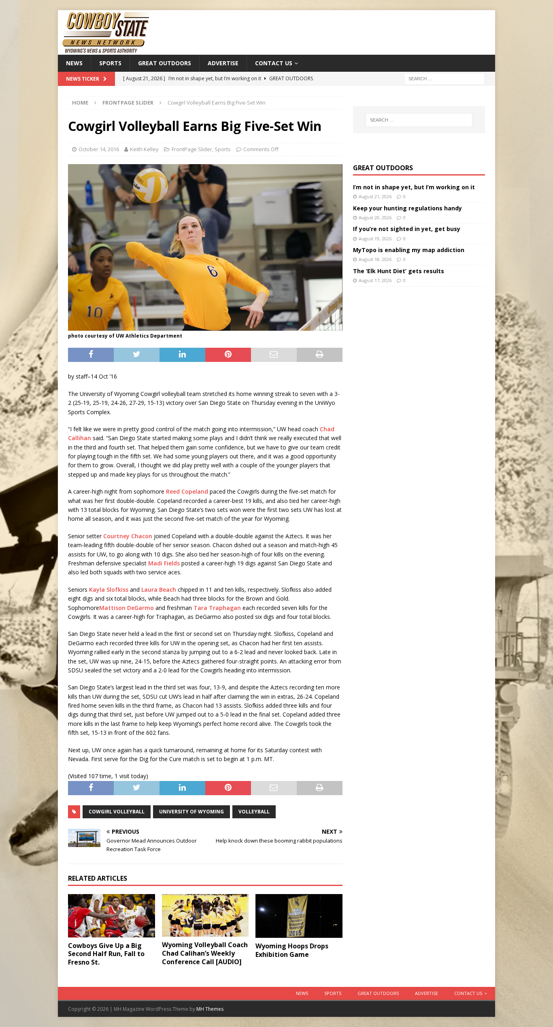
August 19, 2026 (375, 238)
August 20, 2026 (375, 217)
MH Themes (209, 1009)
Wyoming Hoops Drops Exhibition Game (291, 950)
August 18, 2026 (375, 259)
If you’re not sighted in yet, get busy (406, 229)
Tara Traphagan (217, 608)
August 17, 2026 (375, 280)
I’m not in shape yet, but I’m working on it (414, 187)
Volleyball (254, 811)
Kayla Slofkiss (108, 589)
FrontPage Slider (192, 149)
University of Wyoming (191, 811)
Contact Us (273, 63)
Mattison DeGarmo (126, 608)
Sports (110, 63)
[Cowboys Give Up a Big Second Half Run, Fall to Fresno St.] (111, 915)
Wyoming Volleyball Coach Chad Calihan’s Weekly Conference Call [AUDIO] (205, 953)
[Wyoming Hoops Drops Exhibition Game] (298, 916)
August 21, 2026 (375, 196)
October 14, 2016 (99, 149)
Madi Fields (164, 563)
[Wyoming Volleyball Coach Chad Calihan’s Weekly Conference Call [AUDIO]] (205, 915)
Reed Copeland (187, 491)
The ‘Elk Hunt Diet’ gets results (398, 271)
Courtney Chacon (127, 536)
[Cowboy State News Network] (106, 50)
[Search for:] (444, 78)
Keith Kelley (144, 149)
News (74, 63)
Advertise (223, 63)
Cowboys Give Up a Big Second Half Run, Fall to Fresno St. (106, 954)
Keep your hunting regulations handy (407, 208)
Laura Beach (158, 589)
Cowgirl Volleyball (117, 811)
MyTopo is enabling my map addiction (408, 250)
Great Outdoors (164, 63)
